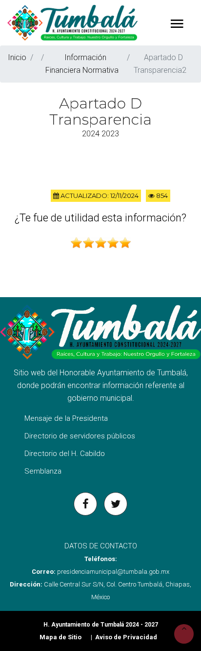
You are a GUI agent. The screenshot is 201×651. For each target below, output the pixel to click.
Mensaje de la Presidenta (66, 418)
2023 (110, 133)
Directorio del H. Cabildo (64, 453)
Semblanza (42, 471)
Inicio (17, 57)
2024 (91, 133)
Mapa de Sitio (60, 637)
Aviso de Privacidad (126, 637)
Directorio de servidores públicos (79, 436)
